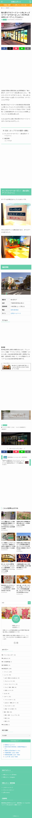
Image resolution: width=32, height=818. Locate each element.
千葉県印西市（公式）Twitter (12, 752)
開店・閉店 (8, 712)
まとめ (6, 693)
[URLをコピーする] (28, 48)
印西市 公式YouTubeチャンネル (12, 750)
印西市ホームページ (10, 744)
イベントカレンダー (9, 655)
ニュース (4, 19)
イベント (8, 671)
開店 (7, 721)
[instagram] (17, 643)
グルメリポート (10, 705)
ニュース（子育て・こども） (9, 427)
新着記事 (7, 668)
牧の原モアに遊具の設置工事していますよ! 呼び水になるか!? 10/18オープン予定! (20, 367)
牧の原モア (4, 429)
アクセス (9, 140)
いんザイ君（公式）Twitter (11, 756)
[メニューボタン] (2, 2)
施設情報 (7, 138)
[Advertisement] (16, 68)
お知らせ (6, 658)
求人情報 (6, 724)
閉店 (7, 718)
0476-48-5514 (14, 310)
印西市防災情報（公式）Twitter (12, 754)
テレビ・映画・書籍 (10, 687)
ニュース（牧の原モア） (21, 427)
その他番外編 (7, 661)
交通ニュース (9, 690)
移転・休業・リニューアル (12, 715)
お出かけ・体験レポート (11, 702)
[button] (4, 48)
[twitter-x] (15, 643)
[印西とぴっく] (16, 2)
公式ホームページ (16, 313)
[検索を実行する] (29, 602)
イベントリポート (10, 699)
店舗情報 (6, 665)
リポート (7, 696)
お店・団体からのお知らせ (12, 678)
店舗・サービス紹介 (10, 709)
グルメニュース (10, 681)
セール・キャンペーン (11, 684)
